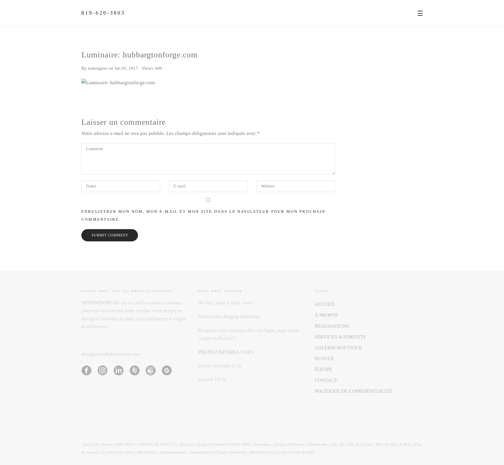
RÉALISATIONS (332, 326)
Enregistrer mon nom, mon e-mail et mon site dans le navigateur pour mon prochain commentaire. (203, 215)
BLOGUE (324, 358)
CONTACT (326, 380)
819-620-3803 (103, 13)
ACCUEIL (325, 304)
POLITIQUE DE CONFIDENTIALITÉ (353, 391)
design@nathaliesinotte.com (110, 354)
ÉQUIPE (323, 369)
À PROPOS (326, 315)
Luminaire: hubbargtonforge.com (139, 54)
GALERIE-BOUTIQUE (338, 347)
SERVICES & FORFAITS (340, 337)
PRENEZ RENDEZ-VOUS (226, 352)
